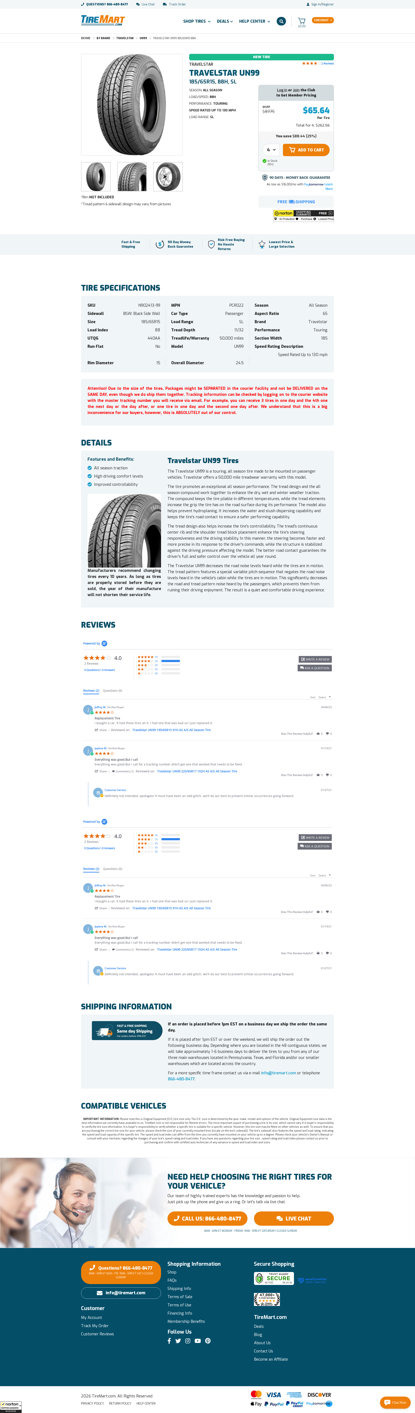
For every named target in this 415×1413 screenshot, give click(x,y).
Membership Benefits (186, 1321)
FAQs (172, 1280)
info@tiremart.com (278, 1073)
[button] (11, 1407)
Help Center (252, 21)
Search (281, 21)
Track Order (177, 4)
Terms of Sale (180, 1296)
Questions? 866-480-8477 (121, 1272)
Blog (258, 1334)
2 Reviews (327, 63)
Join (296, 90)
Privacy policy (92, 1404)
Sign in (316, 4)
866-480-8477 (107, 4)
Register (328, 4)
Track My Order (95, 1325)
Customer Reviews (97, 1334)
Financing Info (180, 1313)
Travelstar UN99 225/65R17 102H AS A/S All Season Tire (197, 771)
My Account (91, 1317)
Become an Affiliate (271, 1359)
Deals (223, 21)
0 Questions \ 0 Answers (99, 670)
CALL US (211, 1218)
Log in (282, 90)
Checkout (321, 20)
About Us (262, 1343)
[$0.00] (301, 21)
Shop (172, 1272)
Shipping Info (179, 1288)
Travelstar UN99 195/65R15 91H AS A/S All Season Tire (171, 730)
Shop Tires (195, 21)
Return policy (120, 1404)
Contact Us (263, 1351)
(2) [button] (156, 660)
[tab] (91, 691)
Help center (146, 1404)
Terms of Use (179, 1305)
